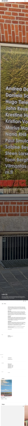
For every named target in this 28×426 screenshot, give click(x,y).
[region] (14, 347)
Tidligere (3, 404)
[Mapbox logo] (1, 354)
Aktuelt (3, 378)
